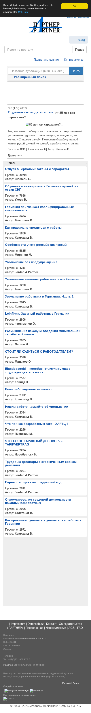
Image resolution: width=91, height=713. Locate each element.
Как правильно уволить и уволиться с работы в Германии (43, 521)
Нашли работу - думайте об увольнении (36, 406)
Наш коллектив (56, 627)
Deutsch (77, 683)
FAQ (80, 627)
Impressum (18, 623)
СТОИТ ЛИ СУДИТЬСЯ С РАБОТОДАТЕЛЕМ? (39, 351)
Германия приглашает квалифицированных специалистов (39, 208)
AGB (71, 627)
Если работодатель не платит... (29, 389)
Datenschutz (36, 623)
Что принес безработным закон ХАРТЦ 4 (36, 423)
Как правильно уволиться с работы (33, 227)
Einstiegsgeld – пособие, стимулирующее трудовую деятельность (37, 370)
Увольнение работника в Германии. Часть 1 (39, 296)
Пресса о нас (34, 627)
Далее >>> (15, 155)
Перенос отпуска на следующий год (33, 482)
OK (74, 6)
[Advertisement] (45, 93)
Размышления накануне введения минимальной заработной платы (42, 332)
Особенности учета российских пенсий (36, 244)
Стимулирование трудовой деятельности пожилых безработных (38, 501)
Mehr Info (23, 12)
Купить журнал (73, 59)
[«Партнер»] (45, 24)
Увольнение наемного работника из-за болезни (42, 279)
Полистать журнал (46, 59)
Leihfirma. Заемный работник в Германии (37, 313)
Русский (66, 683)
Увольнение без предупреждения (31, 262)
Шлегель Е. (62, 149)
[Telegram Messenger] (16, 690)
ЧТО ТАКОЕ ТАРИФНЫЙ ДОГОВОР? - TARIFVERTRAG (34, 442)
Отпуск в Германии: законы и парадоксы (37, 169)
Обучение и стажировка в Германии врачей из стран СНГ (41, 187)
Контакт (51, 623)
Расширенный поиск (28, 77)
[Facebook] (37, 690)
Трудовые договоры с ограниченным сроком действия (40, 463)
